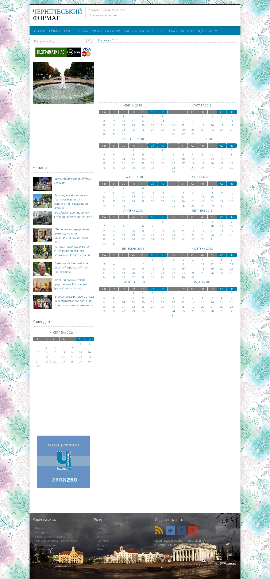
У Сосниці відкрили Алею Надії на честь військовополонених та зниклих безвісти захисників (74, 301)
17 (123, 125)
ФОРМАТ (57, 14)
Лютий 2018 (202, 105)
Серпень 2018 (202, 210)
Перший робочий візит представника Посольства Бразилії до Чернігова (70, 284)
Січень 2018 (133, 105)
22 (104, 130)
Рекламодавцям (45, 545)
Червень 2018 (202, 177)
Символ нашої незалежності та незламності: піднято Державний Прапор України (72, 251)
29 (104, 134)
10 (123, 121)
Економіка (102, 541)
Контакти (41, 549)
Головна (103, 40)
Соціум (100, 536)
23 (113, 130)
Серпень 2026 (63, 332)
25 (133, 130)
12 (143, 121)
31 (123, 134)
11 (133, 121)
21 (162, 125)
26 (143, 130)
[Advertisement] (185, 14)
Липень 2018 (133, 210)
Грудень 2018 (202, 282)
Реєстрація (42, 532)
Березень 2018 (133, 139)
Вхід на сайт (42, 528)
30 (113, 134)
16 (113, 125)
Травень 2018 (133, 177)
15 (104, 125)
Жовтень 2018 (202, 249)
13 (152, 121)
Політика (102, 532)
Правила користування (50, 536)
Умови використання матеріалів (56, 541)
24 (123, 130)
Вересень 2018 (133, 249)
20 (152, 125)
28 (162, 130)
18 (133, 125)
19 (143, 125)
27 (152, 130)
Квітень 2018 (202, 139)
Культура (102, 545)
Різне (99, 549)
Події (99, 528)
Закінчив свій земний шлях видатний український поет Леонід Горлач (72, 267)
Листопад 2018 (133, 282)
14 (162, 121)
